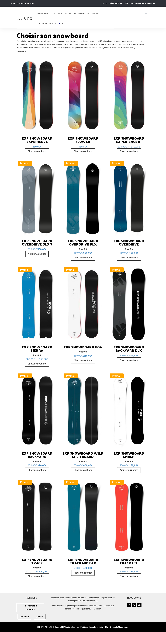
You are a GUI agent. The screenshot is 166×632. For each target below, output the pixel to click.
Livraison (24, 616)
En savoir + (21, 52)
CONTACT (96, 14)
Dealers (39, 616)
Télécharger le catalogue (30, 608)
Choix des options (37, 151)
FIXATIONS (57, 14)
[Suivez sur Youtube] (139, 605)
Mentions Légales (71, 627)
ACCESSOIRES (80, 14)
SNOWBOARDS (43, 14)
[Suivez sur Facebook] (129, 605)
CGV (106, 627)
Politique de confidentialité (91, 627)
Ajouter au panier (37, 254)
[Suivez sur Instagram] (134, 605)
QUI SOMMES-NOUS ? (46, 23)
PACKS (68, 14)
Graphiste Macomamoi (119, 627)
